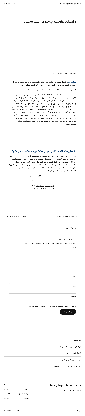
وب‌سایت (73, 296)
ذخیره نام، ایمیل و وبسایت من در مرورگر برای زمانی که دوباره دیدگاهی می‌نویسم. (51, 306)
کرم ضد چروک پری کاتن (71, 360)
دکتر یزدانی (62, 74)
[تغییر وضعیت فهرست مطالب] (31, 180)
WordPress (7, 411)
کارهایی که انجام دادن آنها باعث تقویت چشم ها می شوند (44, 187)
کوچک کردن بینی (74, 353)
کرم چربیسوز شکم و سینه (70, 346)
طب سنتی (54, 74)
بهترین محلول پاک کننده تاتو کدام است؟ (65, 366)
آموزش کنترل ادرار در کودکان (17, 216)
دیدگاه (74, 248)
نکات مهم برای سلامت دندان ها (67, 216)
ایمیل (74, 286)
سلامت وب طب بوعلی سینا (70, 3)
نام (74, 277)
